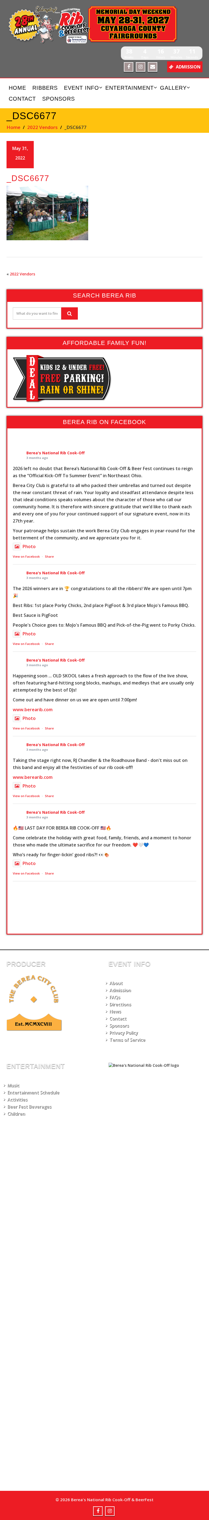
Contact (22, 99)
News (115, 1011)
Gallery (173, 88)
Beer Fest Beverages (29, 1107)
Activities (17, 1100)
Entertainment (129, 88)
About (116, 983)
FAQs (114, 997)
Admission (120, 990)
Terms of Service (127, 1040)
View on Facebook (26, 556)
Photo (29, 546)
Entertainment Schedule (33, 1092)
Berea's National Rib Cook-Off (55, 452)
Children (16, 1114)
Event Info (81, 88)
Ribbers (45, 88)
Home (17, 88)
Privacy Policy (123, 1033)
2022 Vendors (42, 127)
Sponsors (58, 99)
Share (49, 556)
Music (13, 1085)
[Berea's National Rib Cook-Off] (104, 24)
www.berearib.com (33, 710)
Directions (120, 1004)
